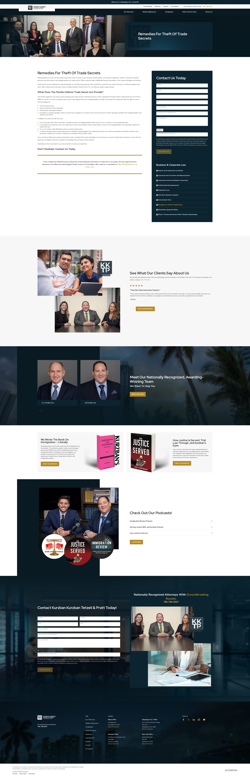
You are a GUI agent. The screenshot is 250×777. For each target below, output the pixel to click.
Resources (89, 734)
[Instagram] (199, 720)
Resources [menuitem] (209, 12)
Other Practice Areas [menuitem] (189, 12)
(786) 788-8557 (145, 280)
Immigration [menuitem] (169, 12)
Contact (165, 6)
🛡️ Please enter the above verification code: (166, 133)
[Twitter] (189, 720)
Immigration (89, 727)
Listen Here (136, 542)
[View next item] (133, 309)
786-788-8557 (208, 6)
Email (158, 101)
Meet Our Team (138, 394)
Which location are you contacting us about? (166, 112)
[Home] (37, 8)
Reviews (157, 6)
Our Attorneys (90, 720)
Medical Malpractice (92, 723)
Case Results (147, 6)
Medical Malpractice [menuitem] (149, 12)
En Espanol (174, 6)
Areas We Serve (91, 731)
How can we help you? (162, 118)
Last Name (159, 90)
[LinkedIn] (194, 720)
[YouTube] (204, 720)
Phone (158, 95)
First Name (159, 84)
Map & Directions (113, 727)
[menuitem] (183, 171)
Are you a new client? (161, 107)
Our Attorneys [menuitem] (129, 12)
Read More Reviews (145, 309)
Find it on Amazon (50, 464)
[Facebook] (183, 720)
